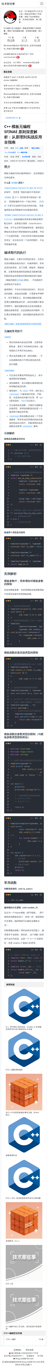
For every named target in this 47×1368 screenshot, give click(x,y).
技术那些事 (8, 3)
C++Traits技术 (10, 152)
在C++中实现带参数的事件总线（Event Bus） (22, 1113)
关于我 (40, 1355)
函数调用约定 (11, 1155)
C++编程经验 (22, 152)
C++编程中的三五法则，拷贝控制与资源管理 (24, 1327)
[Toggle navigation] (41, 3)
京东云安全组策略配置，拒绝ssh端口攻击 (21, 102)
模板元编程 (35, 148)
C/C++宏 (9, 1283)
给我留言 (30, 1355)
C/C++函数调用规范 (14, 1069)
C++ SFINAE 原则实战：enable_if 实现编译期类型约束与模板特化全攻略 (23, 1027)
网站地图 (29, 1349)
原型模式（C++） (13, 1240)
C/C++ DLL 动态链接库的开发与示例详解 (23, 1198)
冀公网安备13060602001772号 (24, 1353)
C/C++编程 (19, 148)
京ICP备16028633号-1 (14, 1355)
